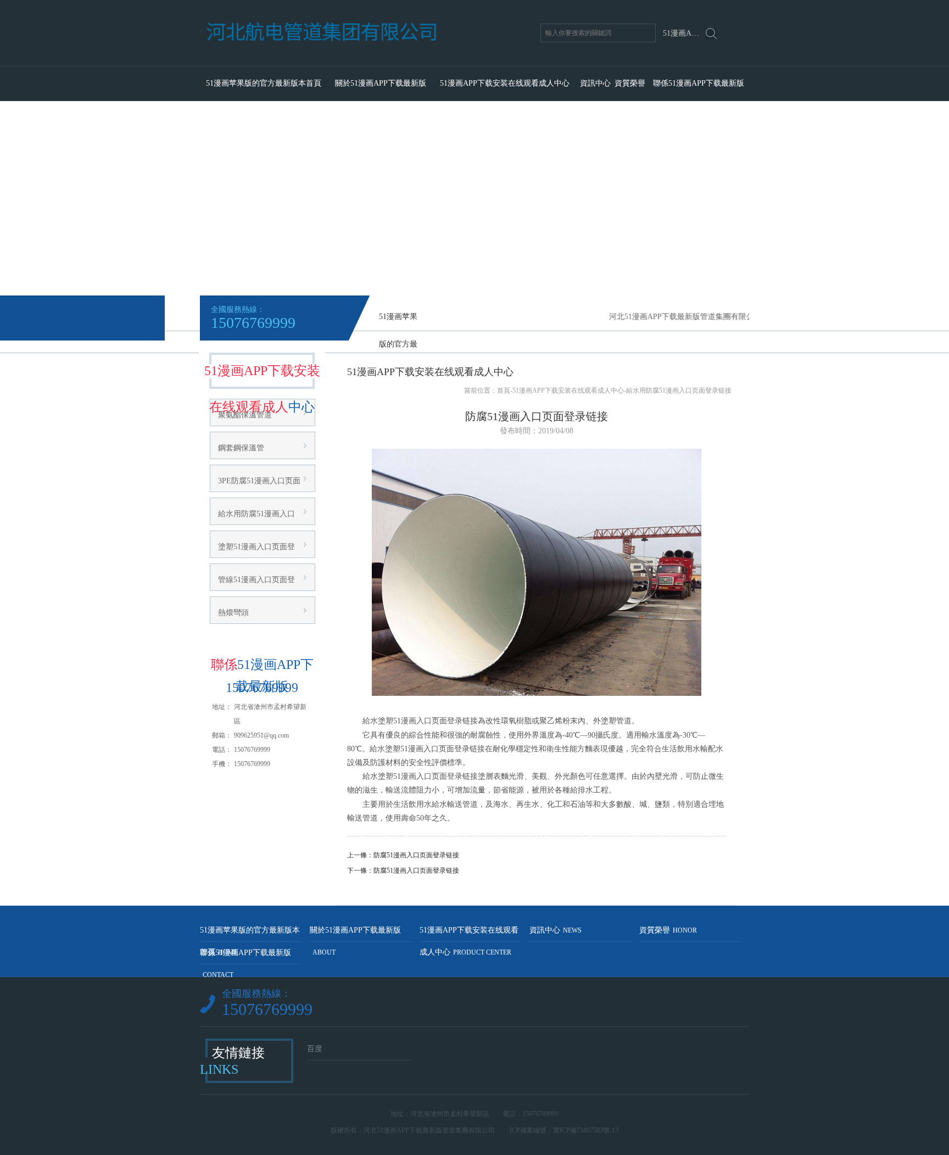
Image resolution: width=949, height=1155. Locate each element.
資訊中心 (595, 83)
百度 (314, 1049)
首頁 (503, 390)
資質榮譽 (630, 83)
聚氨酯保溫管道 (245, 415)
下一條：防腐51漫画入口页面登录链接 (403, 870)
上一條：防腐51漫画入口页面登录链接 (403, 855)
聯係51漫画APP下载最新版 (698, 83)
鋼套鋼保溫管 (241, 448)
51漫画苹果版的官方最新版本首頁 (263, 83)
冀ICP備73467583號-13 (585, 1130)
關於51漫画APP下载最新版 (380, 83)
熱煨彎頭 (233, 613)
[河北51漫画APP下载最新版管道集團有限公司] (363, 61)
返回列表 (536, 889)
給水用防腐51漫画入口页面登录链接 (679, 390)
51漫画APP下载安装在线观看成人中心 (505, 83)
